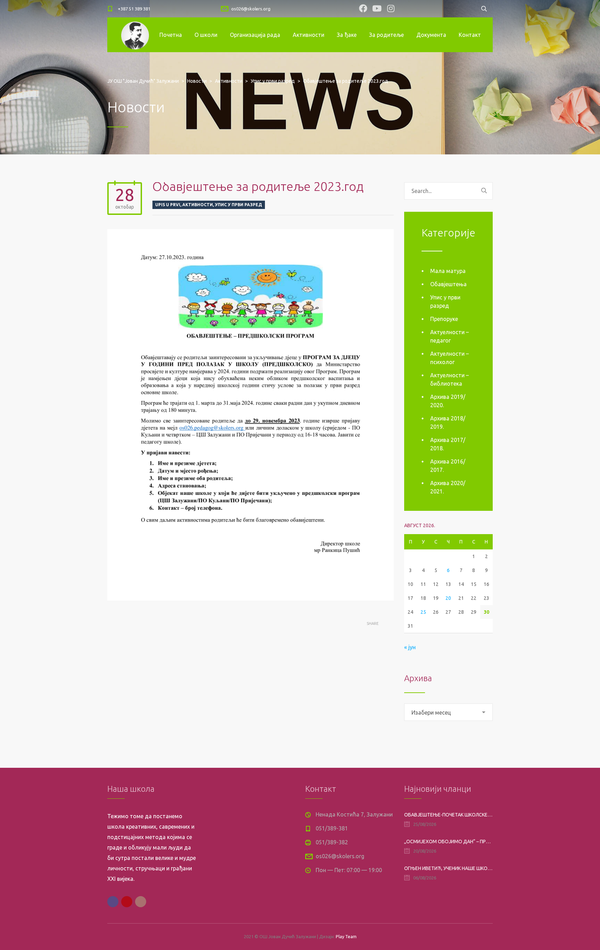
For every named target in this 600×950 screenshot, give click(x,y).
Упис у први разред (238, 204)
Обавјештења (448, 284)
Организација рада (255, 35)
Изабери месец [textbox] (431, 712)
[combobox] (448, 712)
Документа (431, 35)
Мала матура (448, 271)
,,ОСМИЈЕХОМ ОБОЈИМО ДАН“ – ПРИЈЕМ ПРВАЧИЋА (448, 841)
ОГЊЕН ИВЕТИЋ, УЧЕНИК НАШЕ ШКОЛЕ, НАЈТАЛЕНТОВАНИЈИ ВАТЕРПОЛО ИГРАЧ (448, 868)
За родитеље (386, 35)
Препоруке (444, 319)
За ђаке (347, 35)
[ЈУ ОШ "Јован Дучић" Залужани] (135, 34)
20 (448, 598)
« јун (410, 647)
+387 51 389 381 (134, 8)
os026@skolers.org (250, 8)
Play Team (346, 936)
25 (423, 612)
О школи (205, 35)
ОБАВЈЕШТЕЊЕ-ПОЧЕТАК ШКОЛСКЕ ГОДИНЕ (448, 815)
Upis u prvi (167, 204)
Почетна (170, 35)
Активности (308, 35)
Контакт (470, 35)
